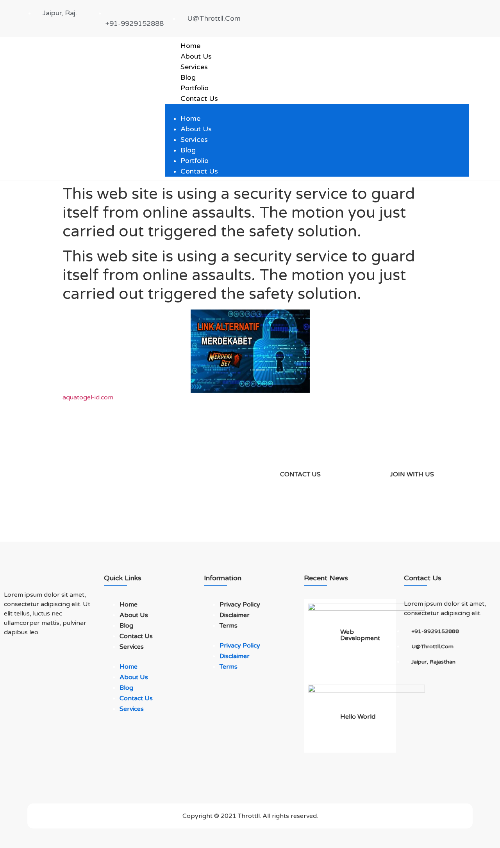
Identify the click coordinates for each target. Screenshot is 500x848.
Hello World (357, 717)
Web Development (360, 635)
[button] (317, 108)
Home (190, 45)
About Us (196, 56)
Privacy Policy (240, 604)
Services (194, 67)
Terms (229, 626)
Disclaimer (235, 615)
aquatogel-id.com (87, 397)
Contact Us (199, 98)
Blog (188, 77)
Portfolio (194, 88)
